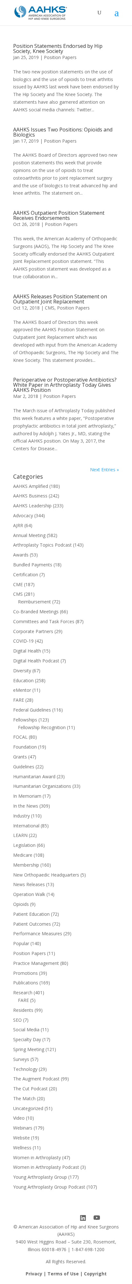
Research (22, 992)
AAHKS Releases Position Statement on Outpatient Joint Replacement (60, 299)
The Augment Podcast (36, 1079)
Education (23, 680)
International (26, 826)
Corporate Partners (33, 631)
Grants (20, 757)
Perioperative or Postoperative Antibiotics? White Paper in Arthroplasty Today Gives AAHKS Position (65, 384)
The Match (24, 1098)
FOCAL (20, 737)
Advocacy (23, 515)
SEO (17, 1020)
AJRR (18, 525)
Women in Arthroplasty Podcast (46, 1167)
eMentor (22, 690)
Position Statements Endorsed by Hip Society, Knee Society (58, 48)
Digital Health (27, 651)
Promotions (25, 973)
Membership (26, 865)
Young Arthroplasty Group (40, 1177)
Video (19, 1118)
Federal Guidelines (32, 710)
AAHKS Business (30, 496)
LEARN (20, 835)
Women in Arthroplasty (37, 1157)
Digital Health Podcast (36, 661)
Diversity (22, 671)
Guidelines (23, 767)
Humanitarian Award (34, 776)
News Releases (29, 884)
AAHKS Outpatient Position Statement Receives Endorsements (58, 215)
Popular (21, 943)
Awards (21, 555)
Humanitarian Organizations (42, 786)
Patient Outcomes (32, 924)
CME (18, 584)
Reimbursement (34, 602)
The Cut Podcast (30, 1089)
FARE (18, 700)
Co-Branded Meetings (36, 611)
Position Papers (60, 57)
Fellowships (25, 720)
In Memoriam (27, 796)
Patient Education (31, 914)
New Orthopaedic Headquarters (46, 875)
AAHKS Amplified (30, 486)
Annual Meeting (29, 535)
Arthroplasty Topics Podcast (42, 545)
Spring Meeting (28, 1049)
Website (21, 1138)
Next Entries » (104, 470)
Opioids (21, 904)
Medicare (22, 855)
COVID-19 (23, 641)
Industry (21, 816)
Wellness (22, 1148)
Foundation (25, 747)
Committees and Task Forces (43, 621)
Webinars (22, 1128)
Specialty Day (27, 1039)
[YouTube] (97, 1218)
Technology (25, 1069)
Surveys (21, 1059)
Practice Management (36, 963)
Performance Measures (37, 933)
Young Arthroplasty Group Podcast (49, 1187)
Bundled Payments (32, 565)
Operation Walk (29, 894)
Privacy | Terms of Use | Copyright (66, 1274)
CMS (49, 308)
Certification (25, 574)
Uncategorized (28, 1108)
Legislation (24, 845)
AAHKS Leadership (32, 506)
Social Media (26, 1029)
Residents (23, 1010)
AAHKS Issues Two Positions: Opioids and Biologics (62, 132)
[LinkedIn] (83, 1218)
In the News (25, 806)
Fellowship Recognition (42, 727)
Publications (25, 983)
